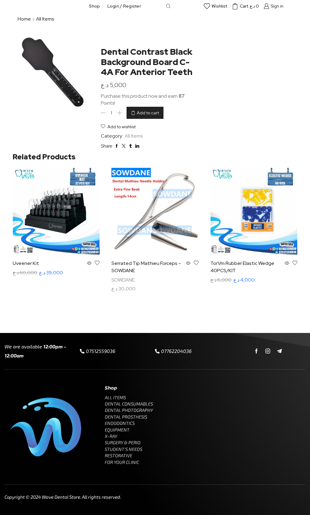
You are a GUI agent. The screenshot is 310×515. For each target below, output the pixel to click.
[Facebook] (256, 351)
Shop (94, 6)
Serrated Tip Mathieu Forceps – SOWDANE (146, 267)
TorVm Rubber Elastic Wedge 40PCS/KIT (242, 267)
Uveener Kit (26, 263)
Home (24, 19)
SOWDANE (123, 280)
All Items (45, 19)
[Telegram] (279, 351)
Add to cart (148, 113)
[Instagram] (267, 351)
